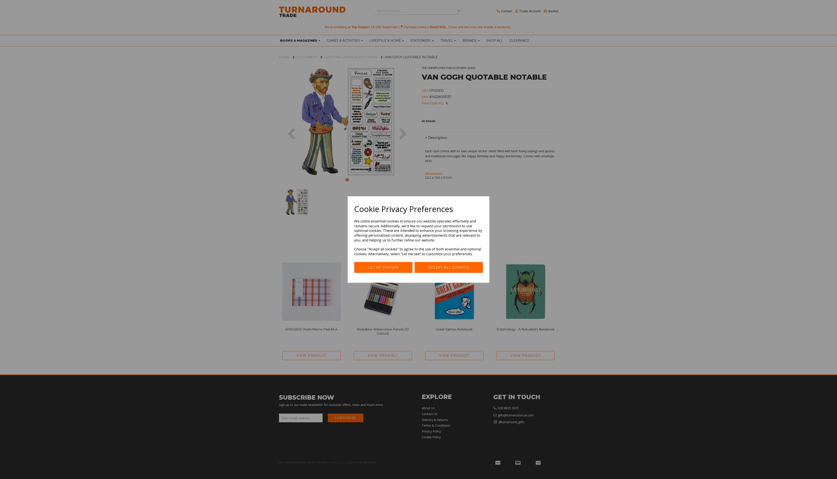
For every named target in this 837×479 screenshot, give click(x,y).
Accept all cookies (448, 267)
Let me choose (383, 267)
